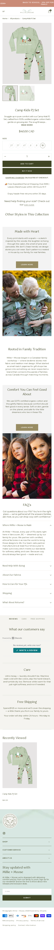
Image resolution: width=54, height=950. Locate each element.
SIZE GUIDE (29, 205)
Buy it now (27, 171)
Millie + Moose (18, 911)
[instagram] (5, 833)
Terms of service (37, 921)
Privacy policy (22, 921)
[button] (5, 11)
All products (14, 18)
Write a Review (30, 651)
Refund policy (8, 921)
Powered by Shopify (38, 911)
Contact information (27, 925)
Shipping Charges (15, 178)
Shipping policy (9, 925)
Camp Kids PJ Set (10, 794)
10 (43, 146)
